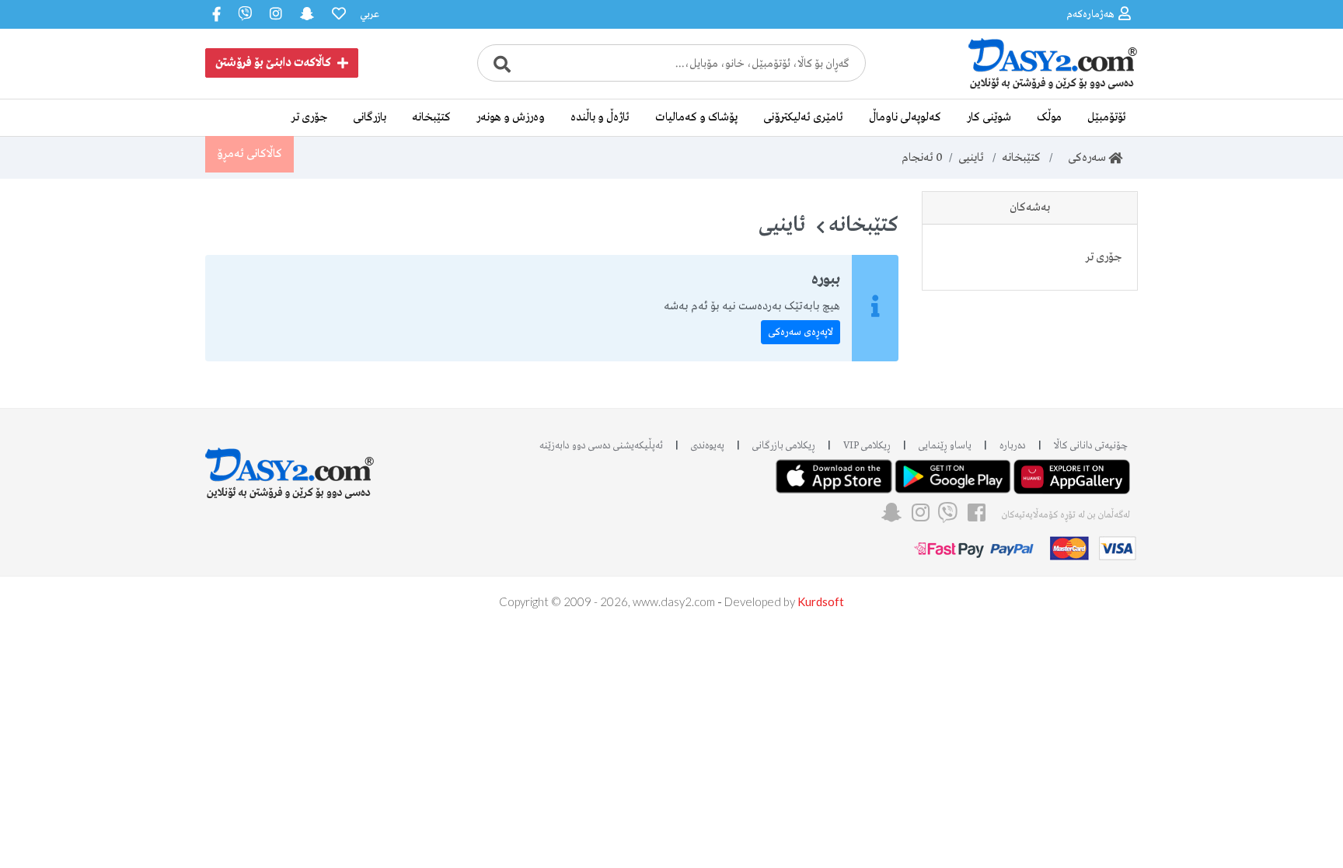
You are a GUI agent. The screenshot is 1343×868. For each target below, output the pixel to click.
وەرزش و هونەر (510, 117)
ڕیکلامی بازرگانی (783, 445)
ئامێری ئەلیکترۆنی (803, 117)
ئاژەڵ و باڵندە (600, 117)
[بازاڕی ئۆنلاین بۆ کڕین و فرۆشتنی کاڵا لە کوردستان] (1021, 88)
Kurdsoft (820, 601)
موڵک (1049, 117)
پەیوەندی (707, 445)
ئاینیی (971, 158)
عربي (369, 14)
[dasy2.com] (290, 465)
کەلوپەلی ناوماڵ (905, 117)
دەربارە (1012, 445)
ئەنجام (922, 158)
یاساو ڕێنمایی (945, 445)
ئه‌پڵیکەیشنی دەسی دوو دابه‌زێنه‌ (601, 445)
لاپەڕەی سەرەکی (800, 332)
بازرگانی (369, 117)
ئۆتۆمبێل (1106, 117)
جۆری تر (309, 117)
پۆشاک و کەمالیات (696, 117)
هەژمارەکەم (1090, 14)
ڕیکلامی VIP (867, 445)
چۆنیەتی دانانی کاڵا (1091, 445)
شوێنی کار (989, 117)
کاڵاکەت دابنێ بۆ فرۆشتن (273, 63)
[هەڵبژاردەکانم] (337, 14)
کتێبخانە (431, 117)
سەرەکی (1083, 158)
